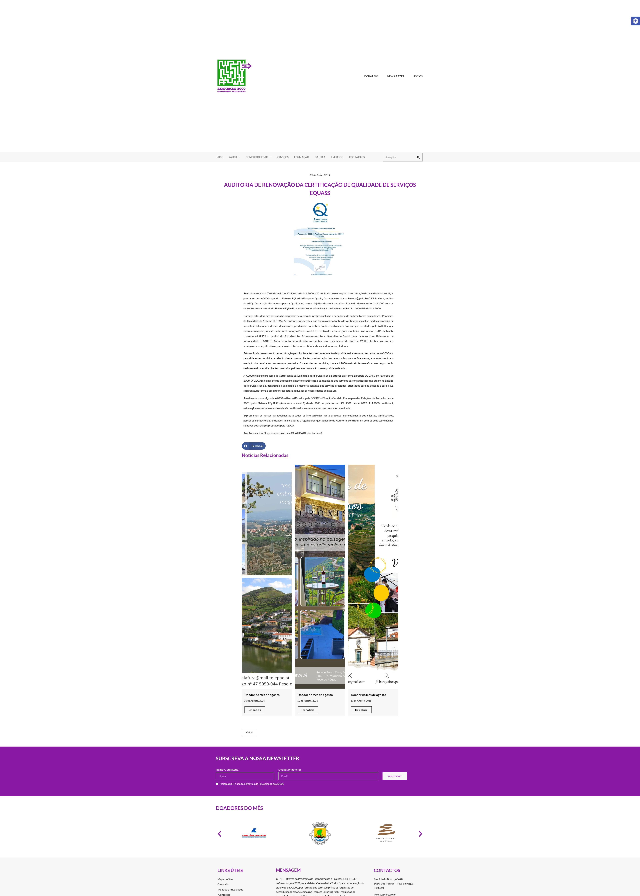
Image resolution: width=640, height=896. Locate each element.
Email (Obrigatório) (289, 769)
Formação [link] (301, 156)
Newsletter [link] (395, 76)
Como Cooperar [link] (257, 156)
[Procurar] (418, 157)
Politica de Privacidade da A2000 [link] (265, 783)
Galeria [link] (320, 156)
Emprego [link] (337, 156)
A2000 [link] (233, 156)
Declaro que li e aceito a (251, 783)
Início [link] (219, 156)
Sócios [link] (418, 76)
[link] (635, 21)
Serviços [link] (282, 156)
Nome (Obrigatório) (227, 769)
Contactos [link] (357, 156)
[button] (254, 446)
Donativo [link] (371, 76)
